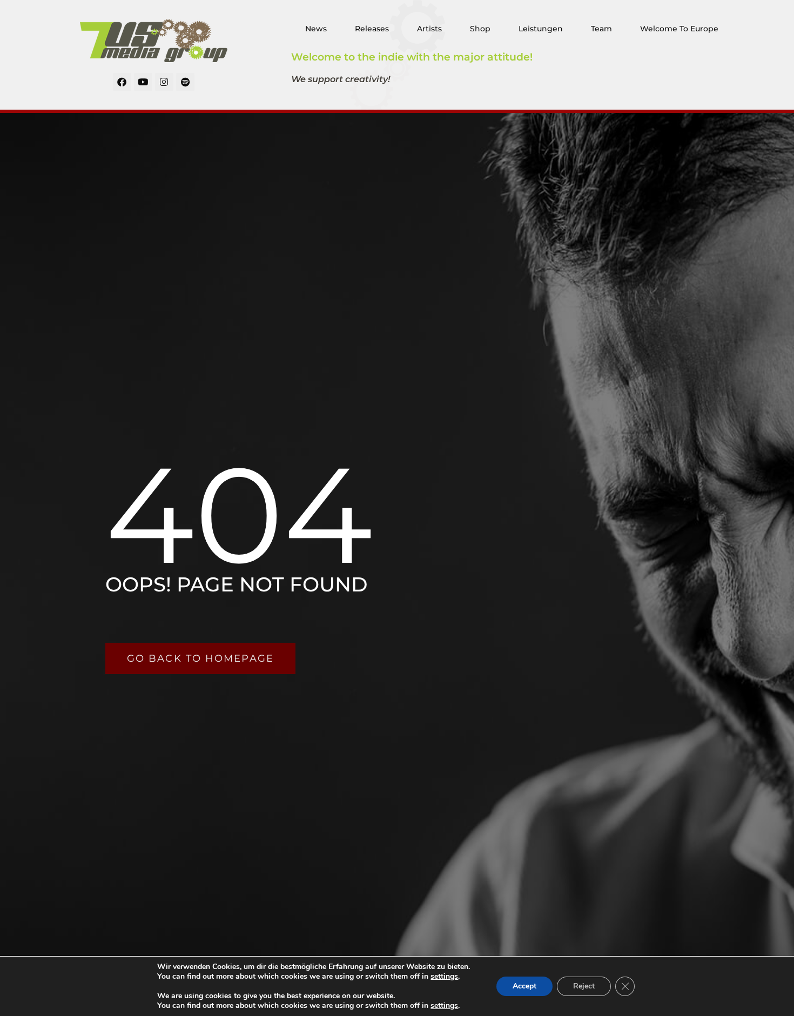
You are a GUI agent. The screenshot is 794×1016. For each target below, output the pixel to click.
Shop (480, 28)
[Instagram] (164, 82)
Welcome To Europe (679, 28)
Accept (524, 986)
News (316, 28)
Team (601, 28)
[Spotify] (185, 82)
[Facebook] (122, 82)
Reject (584, 986)
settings (444, 976)
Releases (372, 28)
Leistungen (541, 28)
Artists (429, 28)
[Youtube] (143, 82)
